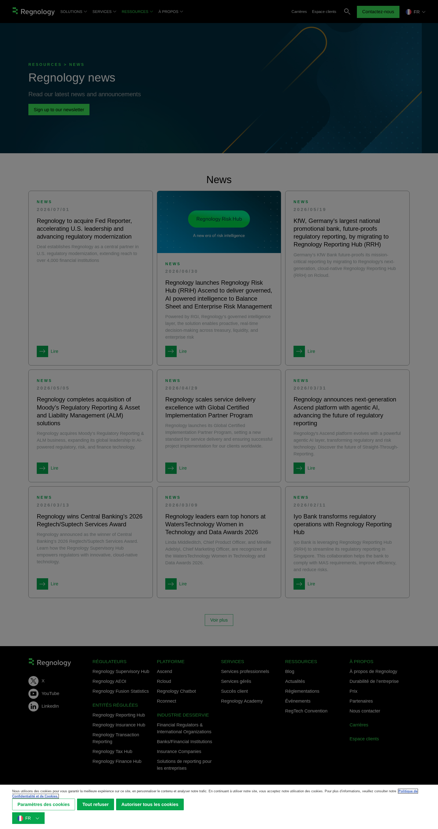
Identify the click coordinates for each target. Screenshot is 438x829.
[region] (219, 807)
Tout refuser (95, 804)
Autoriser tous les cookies (149, 804)
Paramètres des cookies (43, 804)
